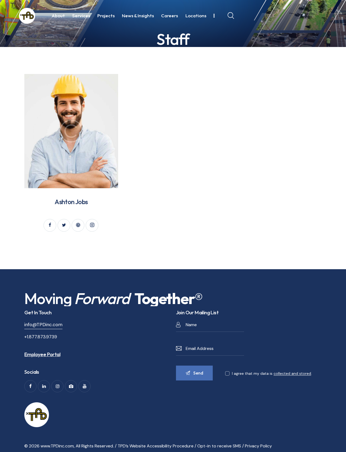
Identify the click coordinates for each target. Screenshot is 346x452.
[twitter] (64, 225)
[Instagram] (57, 386)
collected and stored (292, 374)
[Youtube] (84, 386)
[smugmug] (71, 386)
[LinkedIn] (44, 386)
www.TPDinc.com (57, 446)
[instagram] (92, 225)
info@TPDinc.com (43, 325)
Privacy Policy (258, 446)
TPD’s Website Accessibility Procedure (156, 446)
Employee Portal (42, 354)
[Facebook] (30, 386)
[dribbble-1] (78, 225)
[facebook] (50, 225)
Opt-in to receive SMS (219, 446)
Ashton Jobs (71, 202)
